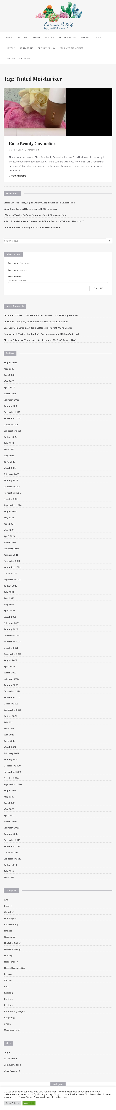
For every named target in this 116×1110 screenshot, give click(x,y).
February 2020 (11, 827)
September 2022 (12, 654)
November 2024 (12, 492)
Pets (6, 986)
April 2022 (9, 666)
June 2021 (9, 728)
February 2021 (11, 753)
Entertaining (11, 924)
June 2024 (9, 523)
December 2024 (12, 486)
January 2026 (11, 406)
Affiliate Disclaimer (72, 48)
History (10, 48)
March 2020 (10, 821)
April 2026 (9, 387)
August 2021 (10, 716)
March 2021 (10, 747)
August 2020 (10, 790)
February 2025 (11, 474)
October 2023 (11, 573)
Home (9, 38)
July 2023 (9, 592)
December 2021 (12, 691)
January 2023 (11, 629)
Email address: (15, 276)
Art (6, 899)
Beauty (8, 906)
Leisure (36, 38)
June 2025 (9, 449)
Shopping (9, 1017)
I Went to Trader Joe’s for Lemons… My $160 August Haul (35, 215)
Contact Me (26, 48)
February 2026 (11, 399)
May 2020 (9, 809)
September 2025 (12, 430)
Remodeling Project (15, 1011)
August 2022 (10, 660)
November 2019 (12, 846)
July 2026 (9, 368)
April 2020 (9, 815)
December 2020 (12, 765)
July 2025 (9, 443)
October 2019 (11, 852)
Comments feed (12, 1064)
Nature (7, 980)
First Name (13, 263)
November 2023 (12, 567)
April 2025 (9, 461)
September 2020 (13, 784)
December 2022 (12, 635)
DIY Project (10, 918)
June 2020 (9, 803)
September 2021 (12, 710)
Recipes (8, 999)
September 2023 (12, 579)
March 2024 (10, 542)
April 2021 (9, 741)
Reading (49, 38)
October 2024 (11, 499)
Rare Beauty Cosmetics (32, 143)
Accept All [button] (29, 1103)
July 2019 (9, 871)
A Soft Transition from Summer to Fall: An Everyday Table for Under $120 (44, 221)
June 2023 (9, 598)
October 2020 (11, 778)
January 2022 (11, 685)
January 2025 (11, 480)
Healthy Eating (67, 38)
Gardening (9, 937)
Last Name (13, 270)
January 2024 (11, 554)
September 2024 (13, 505)
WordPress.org (12, 1071)
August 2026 (10, 362)
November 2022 (12, 641)
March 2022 (10, 672)
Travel (98, 38)
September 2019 (12, 858)
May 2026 (9, 381)
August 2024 (10, 511)
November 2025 (12, 418)
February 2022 (11, 679)
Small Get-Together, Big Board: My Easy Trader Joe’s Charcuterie (39, 202)
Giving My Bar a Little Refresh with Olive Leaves (30, 209)
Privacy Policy (46, 48)
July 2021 (9, 722)
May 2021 (9, 734)
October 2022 (11, 648)
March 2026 (10, 393)
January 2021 (11, 759)
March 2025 (10, 468)
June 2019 (9, 877)
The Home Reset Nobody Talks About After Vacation (32, 227)
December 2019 (12, 840)
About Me (21, 38)
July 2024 (9, 517)
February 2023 (11, 623)
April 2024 (9, 536)
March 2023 (10, 617)
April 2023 (9, 610)
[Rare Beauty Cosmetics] (35, 111)
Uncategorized (12, 1030)
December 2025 (12, 412)
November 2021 (12, 697)
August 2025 (10, 437)
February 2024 (11, 548)
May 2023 (9, 604)
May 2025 (9, 455)
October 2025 (11, 424)
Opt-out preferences (18, 59)
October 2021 (11, 703)
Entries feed (10, 1058)
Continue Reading (17, 176)
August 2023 (10, 585)
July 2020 (9, 796)
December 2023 (12, 561)
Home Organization (15, 968)
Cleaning (9, 912)
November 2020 (12, 772)
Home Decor (11, 961)
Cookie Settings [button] (12, 1103)
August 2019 (10, 865)
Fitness (85, 38)
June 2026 (9, 375)
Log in (7, 1052)
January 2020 (11, 834)
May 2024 (9, 530)
